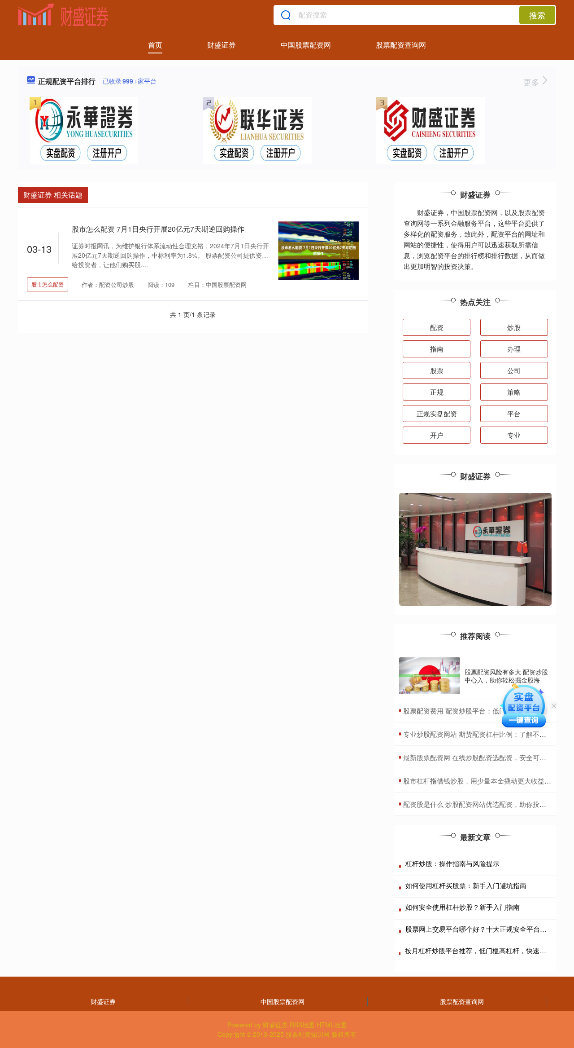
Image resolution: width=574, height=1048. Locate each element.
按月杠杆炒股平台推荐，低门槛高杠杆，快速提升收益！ (489, 950)
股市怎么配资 (47, 284)
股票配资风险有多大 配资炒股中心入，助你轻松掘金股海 (506, 675)
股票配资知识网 (308, 1034)
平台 (514, 413)
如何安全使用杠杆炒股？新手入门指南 (462, 906)
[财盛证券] (63, 15)
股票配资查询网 (401, 45)
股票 (437, 370)
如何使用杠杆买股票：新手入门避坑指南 (465, 885)
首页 (155, 45)
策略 (514, 391)
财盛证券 (221, 45)
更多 (532, 82)
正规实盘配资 (437, 413)
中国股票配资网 (306, 45)
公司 (514, 370)
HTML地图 (332, 1024)
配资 (437, 327)
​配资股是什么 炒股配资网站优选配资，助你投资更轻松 (484, 804)
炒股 (514, 327)
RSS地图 (302, 1024)
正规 (437, 391)
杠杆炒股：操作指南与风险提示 (452, 863)
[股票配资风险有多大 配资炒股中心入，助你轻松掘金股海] (429, 675)
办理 (514, 348)
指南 (437, 348)
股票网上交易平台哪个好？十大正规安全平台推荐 (479, 929)
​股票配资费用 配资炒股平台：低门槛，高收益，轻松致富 (488, 710)
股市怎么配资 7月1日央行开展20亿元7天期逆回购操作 (158, 229)
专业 (514, 435)
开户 (437, 435)
